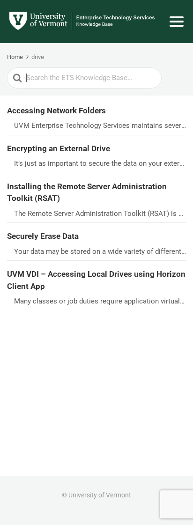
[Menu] (177, 21)
